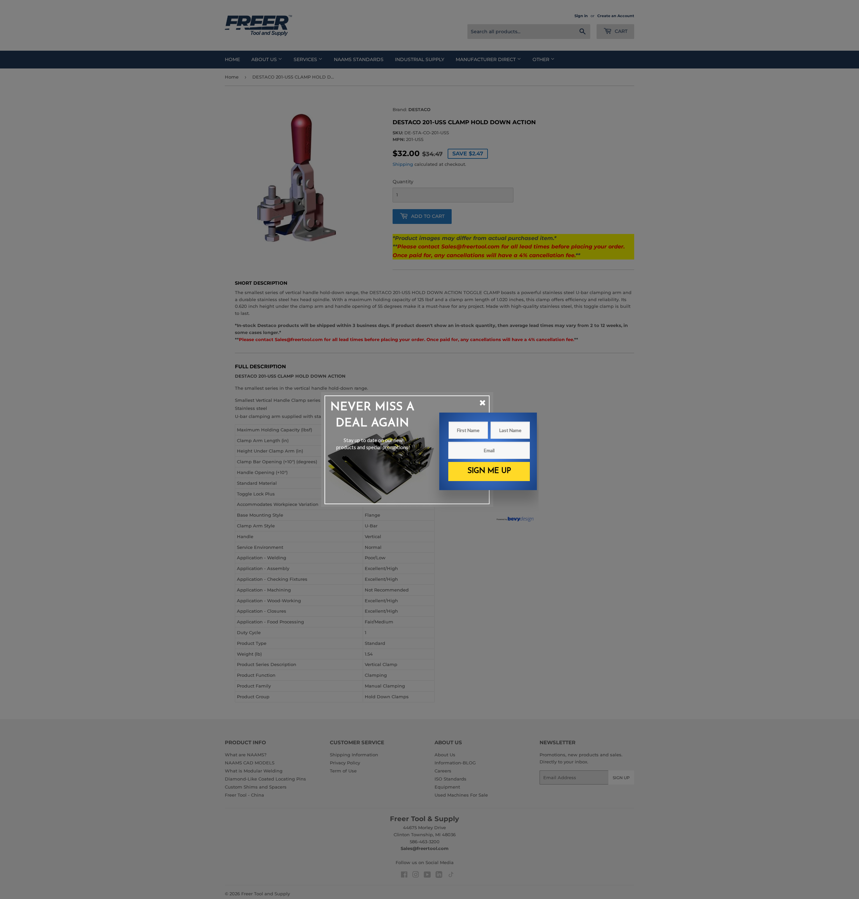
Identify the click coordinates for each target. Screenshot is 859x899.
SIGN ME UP (489, 471)
